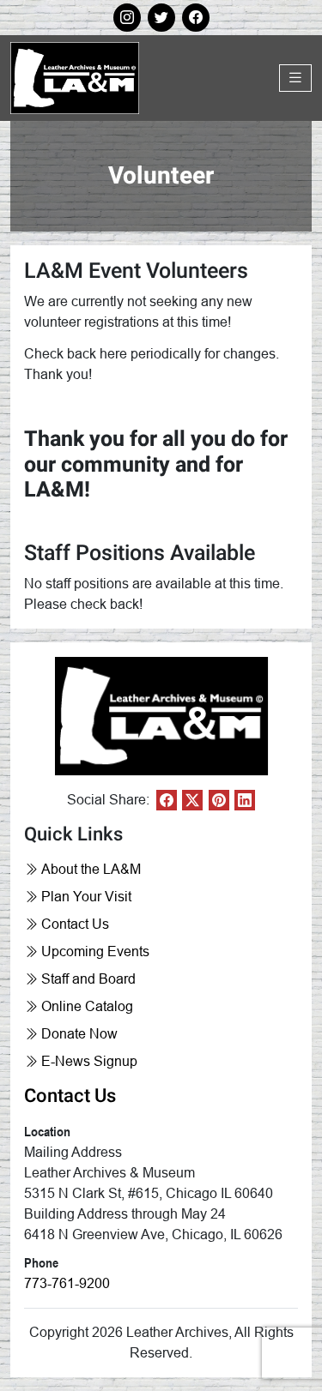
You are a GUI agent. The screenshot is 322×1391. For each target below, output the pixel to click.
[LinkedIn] (244, 800)
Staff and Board (88, 979)
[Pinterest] (219, 800)
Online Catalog (87, 1006)
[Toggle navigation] (295, 78)
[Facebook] (166, 800)
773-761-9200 (67, 1283)
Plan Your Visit (86, 896)
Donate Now (79, 1034)
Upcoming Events (95, 951)
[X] (192, 800)
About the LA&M (91, 869)
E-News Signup (89, 1061)
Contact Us (75, 924)
